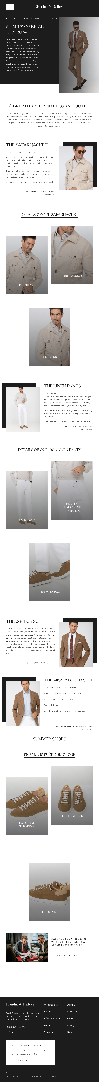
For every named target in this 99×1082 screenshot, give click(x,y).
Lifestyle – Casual (53, 1018)
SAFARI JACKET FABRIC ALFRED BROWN (21, 152)
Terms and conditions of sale (32, 1076)
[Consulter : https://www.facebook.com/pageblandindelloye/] (6, 1032)
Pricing (70, 1025)
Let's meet (23, 1060)
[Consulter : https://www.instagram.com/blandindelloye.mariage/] (9, 1032)
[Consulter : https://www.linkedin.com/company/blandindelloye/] (12, 1032)
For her (47, 1025)
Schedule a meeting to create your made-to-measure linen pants (67, 421)
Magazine (49, 1032)
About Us (71, 1004)
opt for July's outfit (68, 956)
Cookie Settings (52, 1076)
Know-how (72, 1011)
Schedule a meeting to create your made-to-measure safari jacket (29, 182)
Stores (70, 1032)
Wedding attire (51, 1004)
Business (48, 1011)
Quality (71, 1018)
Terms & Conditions (12, 1076)
